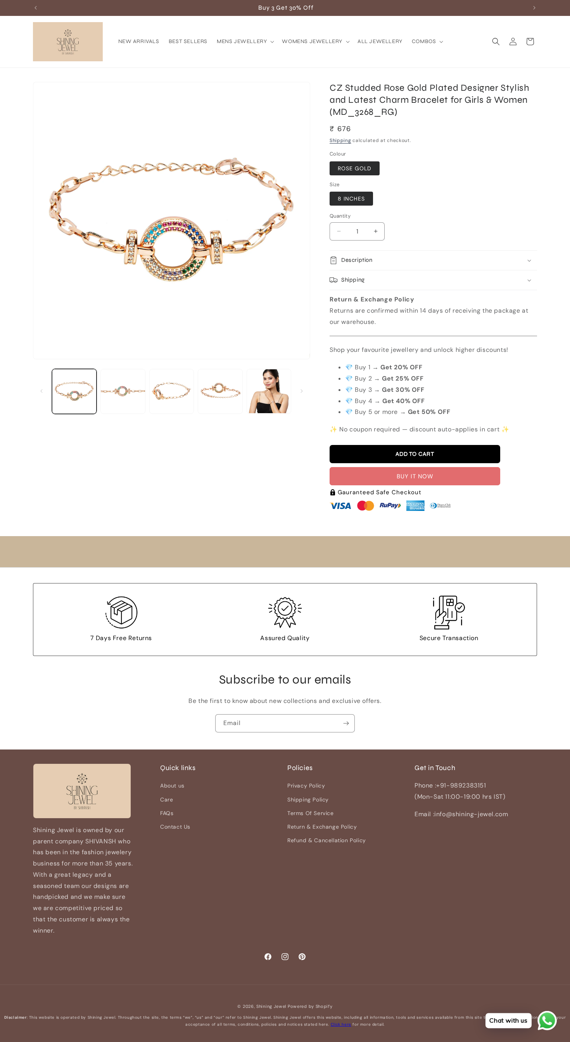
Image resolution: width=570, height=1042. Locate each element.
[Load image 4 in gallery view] (220, 391)
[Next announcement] (534, 7)
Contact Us (175, 826)
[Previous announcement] (35, 7)
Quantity (340, 216)
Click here (341, 1024)
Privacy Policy (306, 785)
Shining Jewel (271, 1006)
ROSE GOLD (354, 168)
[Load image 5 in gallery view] (269, 391)
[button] (244, 41)
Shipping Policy (308, 799)
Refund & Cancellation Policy (326, 840)
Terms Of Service (310, 813)
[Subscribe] (345, 723)
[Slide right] (301, 391)
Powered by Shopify (310, 1006)
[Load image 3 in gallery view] (171, 391)
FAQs (166, 813)
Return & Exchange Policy (322, 826)
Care (166, 799)
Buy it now (415, 476)
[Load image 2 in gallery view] (122, 391)
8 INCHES (351, 198)
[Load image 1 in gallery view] (74, 391)
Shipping (340, 140)
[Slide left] (41, 391)
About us (172, 785)
